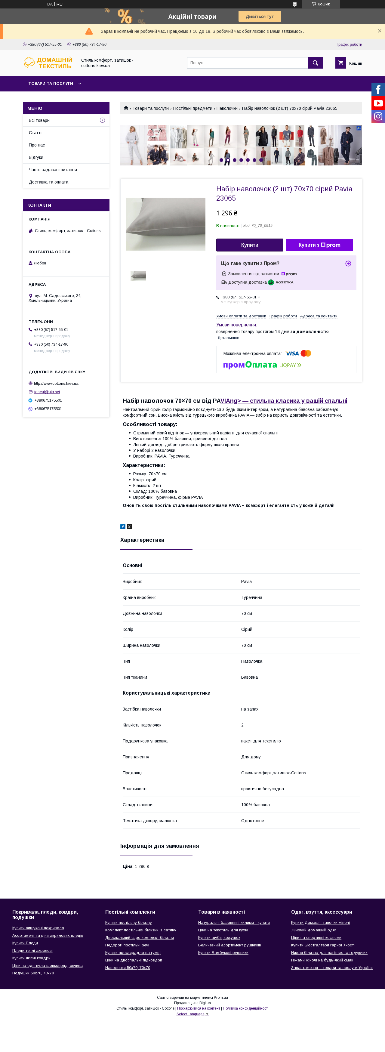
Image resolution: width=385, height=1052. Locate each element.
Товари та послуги (50, 83)
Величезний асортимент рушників (229, 945)
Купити (249, 245)
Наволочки (227, 108)
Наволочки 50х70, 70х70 (127, 967)
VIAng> (283, 400)
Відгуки (36, 157)
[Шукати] (315, 63)
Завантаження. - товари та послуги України (332, 967)
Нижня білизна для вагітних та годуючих (329, 952)
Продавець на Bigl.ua (192, 1003)
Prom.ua (221, 997)
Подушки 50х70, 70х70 (33, 973)
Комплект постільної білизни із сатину (140, 930)
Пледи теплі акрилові (32, 950)
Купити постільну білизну (128, 922)
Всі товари (39, 120)
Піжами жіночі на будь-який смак (322, 960)
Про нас (37, 145)
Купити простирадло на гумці (133, 952)
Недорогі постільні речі (127, 945)
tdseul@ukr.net (47, 392)
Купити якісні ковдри (31, 958)
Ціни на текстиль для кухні (223, 930)
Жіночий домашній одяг (313, 930)
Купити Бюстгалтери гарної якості (323, 945)
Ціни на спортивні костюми (316, 937)
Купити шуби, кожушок (219, 937)
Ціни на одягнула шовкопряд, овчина (47, 965)
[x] (129, 527)
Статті (35, 132)
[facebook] (122, 527)
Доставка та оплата (48, 182)
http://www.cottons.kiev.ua (56, 383)
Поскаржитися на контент (198, 1008)
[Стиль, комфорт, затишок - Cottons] (48, 68)
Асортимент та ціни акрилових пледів (47, 935)
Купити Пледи (25, 943)
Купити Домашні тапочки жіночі (320, 922)
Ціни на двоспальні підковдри (133, 960)
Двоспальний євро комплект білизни (139, 937)
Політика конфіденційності (246, 1008)
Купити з (309, 245)
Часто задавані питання (53, 169)
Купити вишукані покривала (38, 928)
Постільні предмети (192, 108)
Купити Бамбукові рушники (223, 952)
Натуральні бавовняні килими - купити (234, 922)
